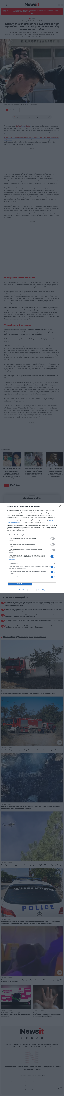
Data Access (32, 590)
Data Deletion (22, 590)
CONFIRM (20, 584)
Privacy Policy (41, 590)
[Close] (60, 506)
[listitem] (32, 535)
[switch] (52, 538)
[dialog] (32, 548)
